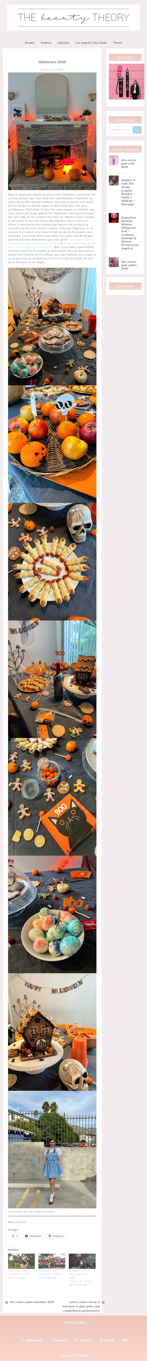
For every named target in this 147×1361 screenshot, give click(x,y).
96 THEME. (82, 1355)
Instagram (34, 1340)
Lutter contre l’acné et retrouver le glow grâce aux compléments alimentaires (81, 1306)
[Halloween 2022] (21, 1261)
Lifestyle (63, 42)
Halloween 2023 (48, 1270)
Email (109, 1340)
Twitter (86, 1340)
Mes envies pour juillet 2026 (129, 265)
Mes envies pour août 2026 (129, 163)
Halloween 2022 (18, 1270)
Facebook (60, 1340)
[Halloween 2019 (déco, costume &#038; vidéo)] (82, 1261)
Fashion (46, 42)
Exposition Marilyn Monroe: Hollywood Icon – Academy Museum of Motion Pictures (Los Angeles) (130, 233)
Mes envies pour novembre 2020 (32, 1302)
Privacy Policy (75, 1322)
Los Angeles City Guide (91, 42)
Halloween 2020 (52, 62)
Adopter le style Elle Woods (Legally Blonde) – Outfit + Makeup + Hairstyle (128, 192)
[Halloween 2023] (51, 1261)
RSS (125, 1340)
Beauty (29, 42)
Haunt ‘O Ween (50, 243)
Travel (117, 42)
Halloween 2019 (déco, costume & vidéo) (79, 1274)
